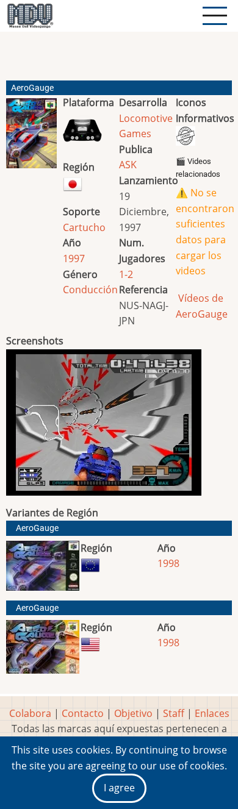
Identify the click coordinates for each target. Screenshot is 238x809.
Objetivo (133, 713)
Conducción (90, 289)
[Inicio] (30, 16)
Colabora (30, 713)
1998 (168, 563)
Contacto (83, 713)
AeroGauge (37, 528)
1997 (74, 258)
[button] (31, 138)
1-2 (126, 274)
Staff (173, 713)
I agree (119, 787)
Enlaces (212, 713)
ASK (128, 164)
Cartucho (84, 227)
